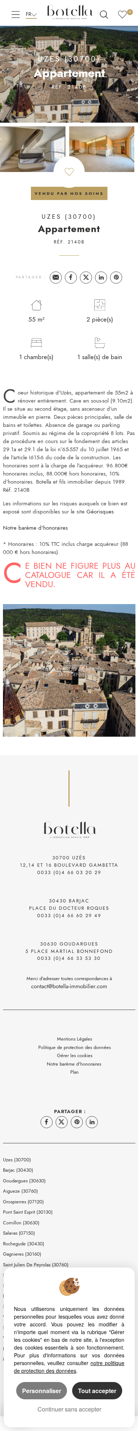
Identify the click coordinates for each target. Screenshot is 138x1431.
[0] (122, 13)
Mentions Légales (74, 1038)
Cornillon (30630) (21, 1222)
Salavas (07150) (19, 1233)
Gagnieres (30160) (22, 1254)
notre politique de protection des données (69, 1366)
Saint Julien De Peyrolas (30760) (35, 1264)
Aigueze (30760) (20, 1191)
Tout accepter (97, 1390)
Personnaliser (41, 1390)
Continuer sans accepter (69, 1409)
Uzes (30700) (17, 1159)
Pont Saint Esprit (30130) (28, 1212)
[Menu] (15, 13)
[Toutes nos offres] (104, 13)
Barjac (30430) (18, 1170)
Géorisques (100, 512)
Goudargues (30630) (24, 1180)
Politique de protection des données (74, 1047)
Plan (74, 1072)
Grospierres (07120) (23, 1201)
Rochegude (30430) (23, 1243)
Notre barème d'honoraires (36, 528)
